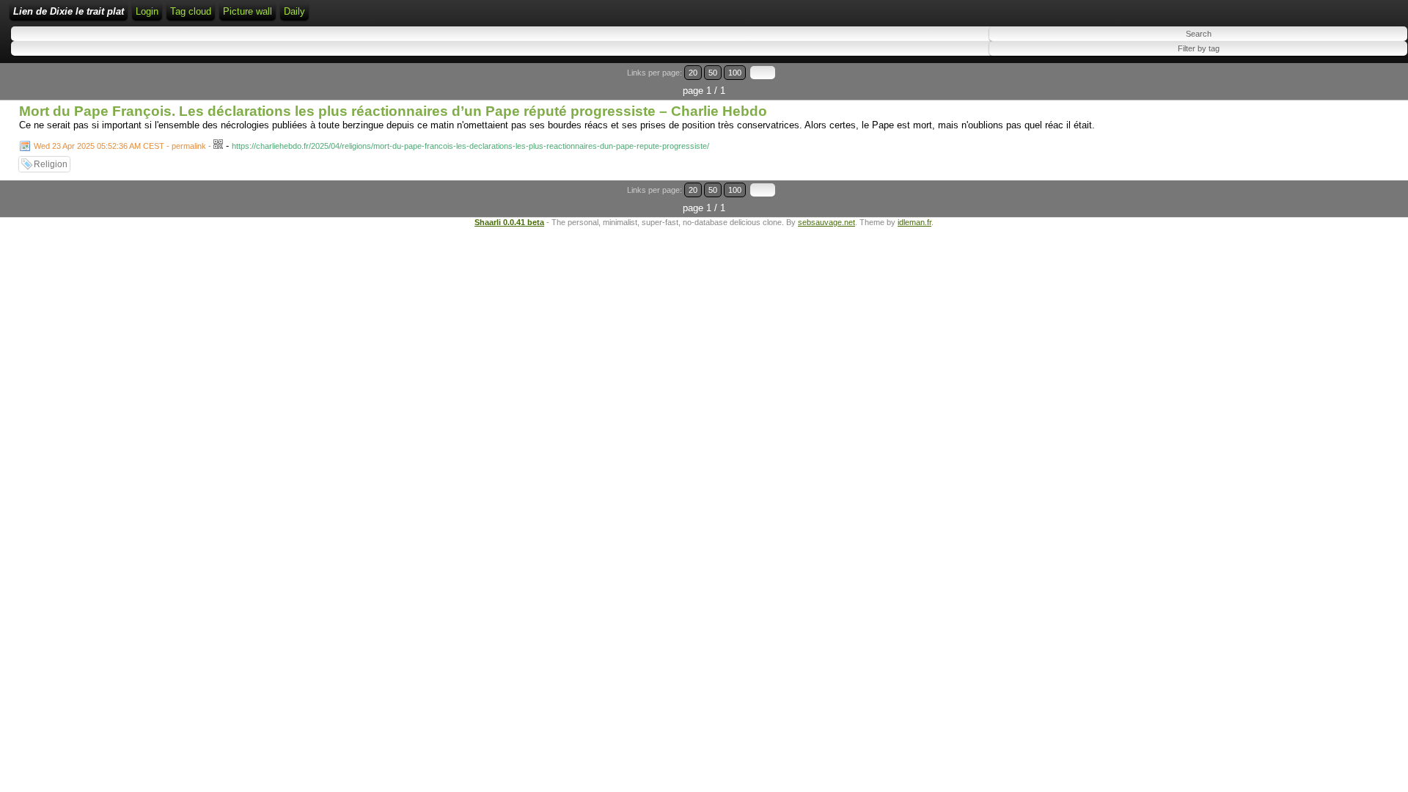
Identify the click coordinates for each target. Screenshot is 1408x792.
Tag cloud (190, 11)
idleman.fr (914, 222)
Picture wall (247, 11)
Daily (294, 11)
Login (147, 11)
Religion (50, 164)
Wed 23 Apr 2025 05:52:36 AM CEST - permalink (120, 146)
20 (693, 72)
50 (712, 72)
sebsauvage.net (826, 222)
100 (734, 72)
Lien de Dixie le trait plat (68, 11)
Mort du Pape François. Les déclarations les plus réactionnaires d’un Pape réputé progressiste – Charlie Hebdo (393, 111)
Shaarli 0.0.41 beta (509, 222)
